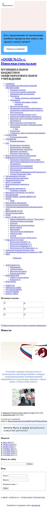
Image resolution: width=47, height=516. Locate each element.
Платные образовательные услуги (23, 114)
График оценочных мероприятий (27, 98)
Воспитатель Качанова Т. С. (21, 244)
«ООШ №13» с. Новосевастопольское (18, 61)
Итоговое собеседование (19, 153)
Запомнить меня (9, 484)
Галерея (13, 236)
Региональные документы (20, 147)
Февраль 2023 (8, 444)
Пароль (5, 480)
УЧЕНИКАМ (10, 139)
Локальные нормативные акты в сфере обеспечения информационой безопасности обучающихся (27, 162)
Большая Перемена (17, 141)
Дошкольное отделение (14, 240)
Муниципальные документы (21, 149)
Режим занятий (16, 227)
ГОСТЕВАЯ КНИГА (13, 290)
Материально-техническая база (22, 225)
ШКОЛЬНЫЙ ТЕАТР (14, 211)
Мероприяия (15, 229)
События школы (16, 269)
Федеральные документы (20, 145)
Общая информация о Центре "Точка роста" (27, 219)
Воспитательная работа (14, 213)
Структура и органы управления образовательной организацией (22, 93)
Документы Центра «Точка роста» (23, 238)
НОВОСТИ (10, 285)
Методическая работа (18, 271)
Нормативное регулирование (21, 166)
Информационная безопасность (17, 158)
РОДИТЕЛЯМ (11, 135)
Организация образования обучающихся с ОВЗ (23, 252)
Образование (15, 100)
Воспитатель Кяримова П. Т (21, 246)
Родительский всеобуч (18, 137)
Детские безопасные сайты (20, 174)
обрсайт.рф (35, 505)
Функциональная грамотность (17, 184)
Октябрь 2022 (8, 449)
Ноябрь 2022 (8, 447)
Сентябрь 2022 (9, 451)
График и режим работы (19, 277)
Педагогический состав (19, 106)
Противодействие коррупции (16, 178)
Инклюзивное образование (16, 203)
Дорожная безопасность (14, 180)
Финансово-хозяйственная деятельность (25, 117)
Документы (14, 96)
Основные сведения (18, 90)
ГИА (7, 143)
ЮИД (7, 254)
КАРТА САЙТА (11, 294)
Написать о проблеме (15, 49)
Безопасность (15, 280)
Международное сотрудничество (23, 123)
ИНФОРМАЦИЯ (12, 275)
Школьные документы (18, 151)
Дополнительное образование (17, 205)
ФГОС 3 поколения (13, 182)
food (16, 129)
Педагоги (13, 223)
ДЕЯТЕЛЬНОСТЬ (12, 265)
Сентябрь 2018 (9, 453)
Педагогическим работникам (21, 168)
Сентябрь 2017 (9, 455)
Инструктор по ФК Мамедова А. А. (24, 248)
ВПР (7, 186)
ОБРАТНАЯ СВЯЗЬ (13, 288)
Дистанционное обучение (15, 176)
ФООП (8, 199)
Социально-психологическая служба (19, 250)
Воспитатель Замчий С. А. (20, 242)
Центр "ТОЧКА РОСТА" (15, 217)
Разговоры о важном (18, 190)
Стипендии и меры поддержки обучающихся (27, 133)
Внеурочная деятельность (15, 188)
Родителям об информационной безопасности (28, 172)
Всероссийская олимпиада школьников (20, 156)
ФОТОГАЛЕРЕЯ (12, 292)
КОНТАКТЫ (10, 282)
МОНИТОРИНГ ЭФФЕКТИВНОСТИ (20, 197)
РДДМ (7, 215)
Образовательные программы (21, 221)
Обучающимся (15, 170)
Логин (5, 476)
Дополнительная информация (21, 232)
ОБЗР (12, 201)
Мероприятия (15, 267)
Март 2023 (7, 442)
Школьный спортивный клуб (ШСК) (19, 192)
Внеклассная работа (18, 273)
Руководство (15, 131)
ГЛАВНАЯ (9, 84)
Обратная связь (16, 234)
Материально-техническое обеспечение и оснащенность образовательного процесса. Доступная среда (26, 110)
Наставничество (11, 195)
